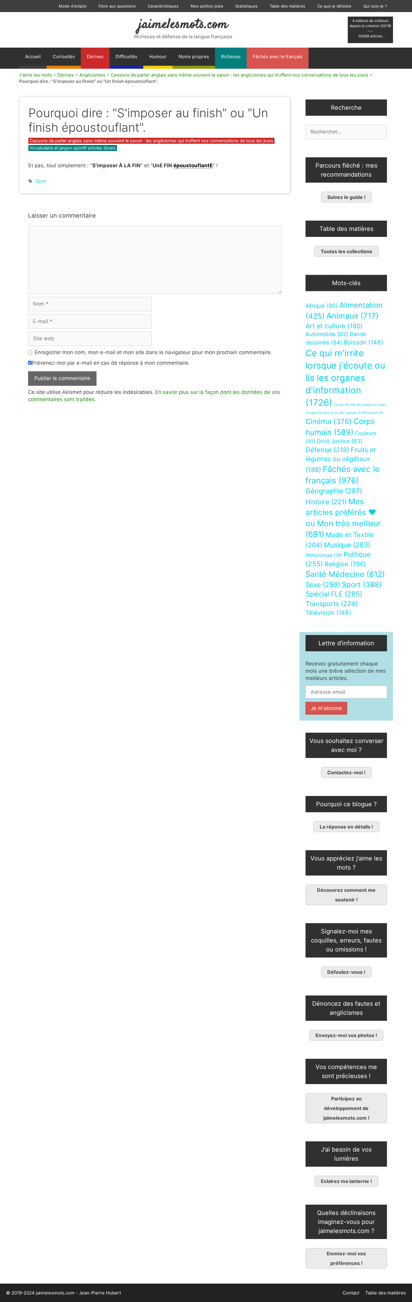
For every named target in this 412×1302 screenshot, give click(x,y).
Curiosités (64, 56)
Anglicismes (92, 75)
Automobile (327, 334)
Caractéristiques (163, 6)
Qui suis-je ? (375, 6)
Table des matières (287, 6)
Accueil (33, 56)
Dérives (95, 56)
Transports (332, 604)
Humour (157, 56)
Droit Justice (340, 441)
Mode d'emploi (73, 6)
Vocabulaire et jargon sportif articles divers (73, 147)
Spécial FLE (334, 594)
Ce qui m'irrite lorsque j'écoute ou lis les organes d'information (345, 378)
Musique (347, 545)
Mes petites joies (207, 6)
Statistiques (246, 6)
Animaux (352, 315)
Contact (351, 1293)
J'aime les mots (35, 75)
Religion (345, 564)
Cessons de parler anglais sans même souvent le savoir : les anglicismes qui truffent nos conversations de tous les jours (239, 75)
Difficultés (126, 56)
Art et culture (334, 326)
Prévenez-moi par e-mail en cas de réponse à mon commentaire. (111, 363)
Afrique (322, 305)
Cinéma (329, 421)
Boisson (363, 342)
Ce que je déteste (334, 6)
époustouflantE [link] (193, 165)
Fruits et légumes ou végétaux (341, 459)
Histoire (326, 502)
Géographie (334, 491)
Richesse (231, 56)
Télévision (328, 612)
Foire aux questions (117, 6)
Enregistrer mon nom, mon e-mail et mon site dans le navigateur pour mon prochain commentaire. (153, 352)
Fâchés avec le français (278, 56)
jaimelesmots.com (183, 24)
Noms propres (194, 56)
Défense (327, 450)
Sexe (323, 584)
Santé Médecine (345, 574)
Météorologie (324, 555)
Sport (40, 181)
